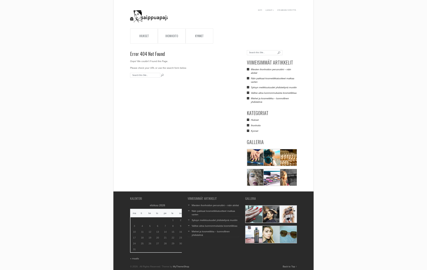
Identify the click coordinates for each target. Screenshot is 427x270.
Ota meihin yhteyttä (286, 10)
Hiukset (144, 36)
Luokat (270, 10)
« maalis (134, 258)
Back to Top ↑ (290, 266)
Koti (260, 10)
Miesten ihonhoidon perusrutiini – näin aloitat (215, 205)
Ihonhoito (171, 36)
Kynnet (199, 36)
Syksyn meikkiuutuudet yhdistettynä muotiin (274, 87)
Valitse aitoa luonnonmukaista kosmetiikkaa (274, 93)
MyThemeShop (181, 266)
